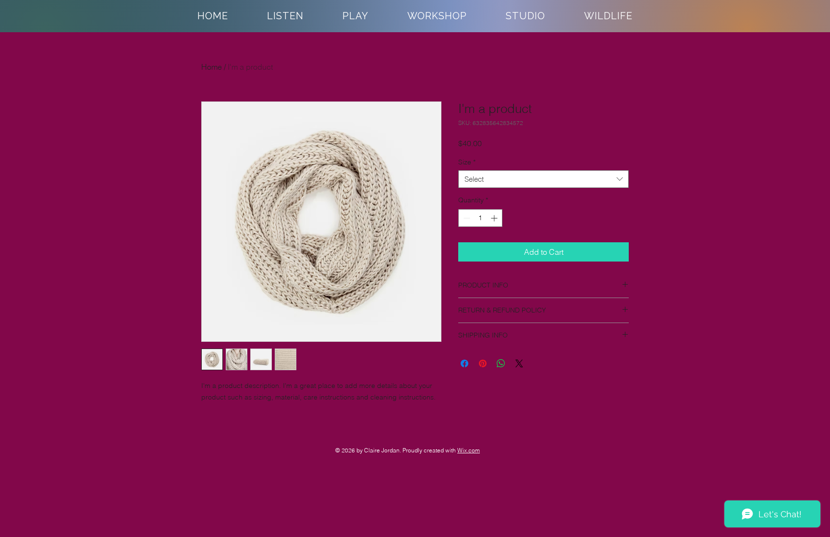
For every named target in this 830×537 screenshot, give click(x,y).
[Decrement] (466, 218)
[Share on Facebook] (464, 363)
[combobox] (543, 179)
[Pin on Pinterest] (482, 363)
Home (211, 67)
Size (467, 162)
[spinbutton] (480, 218)
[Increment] (495, 218)
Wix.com (468, 450)
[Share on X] (519, 363)
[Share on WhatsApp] (501, 363)
